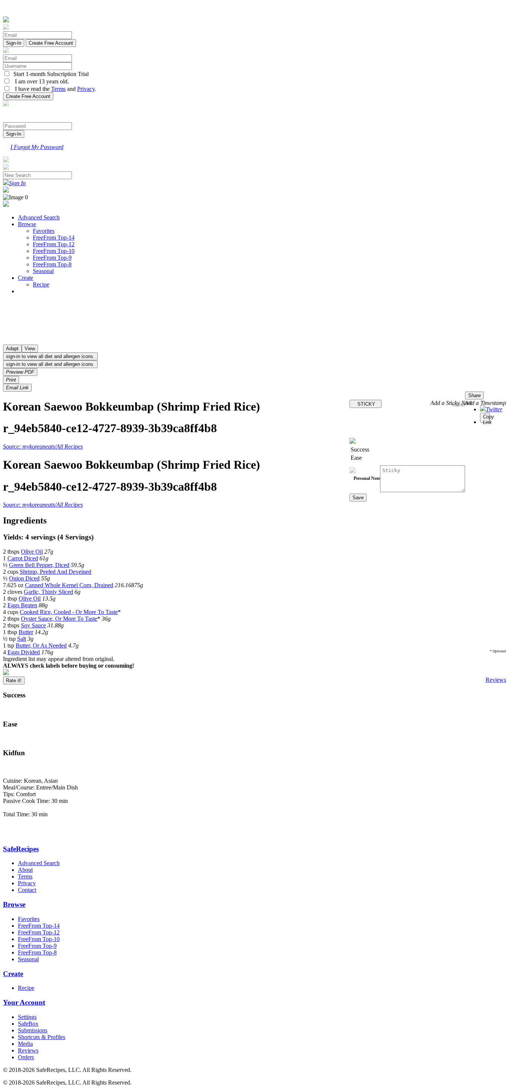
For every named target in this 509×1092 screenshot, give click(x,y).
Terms (58, 89)
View (30, 348)
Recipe (41, 284)
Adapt (12, 348)
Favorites (43, 231)
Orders (26, 1057)
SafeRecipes (21, 849)
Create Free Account (51, 43)
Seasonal (43, 271)
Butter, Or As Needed (41, 645)
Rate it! (14, 680)
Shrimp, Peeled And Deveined (55, 572)
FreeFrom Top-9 (52, 257)
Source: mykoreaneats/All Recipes (43, 446)
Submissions (32, 1030)
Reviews (496, 680)
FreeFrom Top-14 (54, 237)
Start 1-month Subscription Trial (49, 74)
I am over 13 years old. (39, 81)
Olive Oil (32, 551)
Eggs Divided (23, 652)
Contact (27, 890)
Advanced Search (39, 217)
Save (358, 497)
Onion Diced (24, 578)
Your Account (24, 1002)
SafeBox (28, 1023)
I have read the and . (53, 89)
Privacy (86, 89)
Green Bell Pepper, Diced (39, 565)
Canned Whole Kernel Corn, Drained (69, 585)
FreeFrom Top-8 (52, 264)
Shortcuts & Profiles (41, 1037)
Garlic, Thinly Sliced (48, 592)
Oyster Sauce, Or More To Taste (59, 618)
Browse (27, 224)
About (25, 870)
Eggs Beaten (22, 605)
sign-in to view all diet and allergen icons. (50, 356)
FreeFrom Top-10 (54, 251)
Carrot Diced (22, 558)
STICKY (365, 404)
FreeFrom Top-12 (54, 244)
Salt (21, 639)
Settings (27, 1017)
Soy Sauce (33, 625)
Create (25, 278)
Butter (26, 632)
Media (25, 1044)
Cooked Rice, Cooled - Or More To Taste (69, 612)
